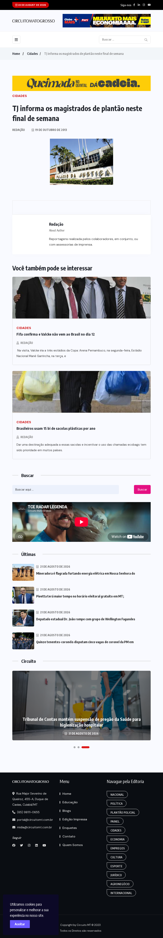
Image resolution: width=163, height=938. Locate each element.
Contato (68, 836)
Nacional (117, 794)
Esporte (116, 866)
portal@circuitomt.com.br (34, 820)
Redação (26, 343)
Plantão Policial (123, 812)
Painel (115, 821)
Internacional (121, 893)
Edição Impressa (74, 819)
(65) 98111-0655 (28, 812)
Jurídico (116, 875)
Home (16, 54)
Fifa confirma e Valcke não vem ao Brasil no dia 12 (55, 334)
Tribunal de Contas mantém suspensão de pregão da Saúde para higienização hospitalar (81, 722)
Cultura (116, 857)
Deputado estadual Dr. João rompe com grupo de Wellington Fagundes (85, 619)
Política (117, 803)
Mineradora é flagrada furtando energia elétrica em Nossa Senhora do (85, 573)
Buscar (142, 490)
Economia (118, 839)
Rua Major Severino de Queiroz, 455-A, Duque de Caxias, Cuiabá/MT (30, 799)
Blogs (66, 811)
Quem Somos (72, 845)
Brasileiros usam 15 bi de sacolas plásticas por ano (55, 428)
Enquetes (69, 828)
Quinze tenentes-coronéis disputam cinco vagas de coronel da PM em (85, 642)
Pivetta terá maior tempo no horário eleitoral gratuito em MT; (80, 596)
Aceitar (20, 924)
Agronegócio (120, 884)
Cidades (32, 54)
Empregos (118, 848)
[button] (75, 747)
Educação (70, 802)
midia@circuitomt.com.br (34, 827)
